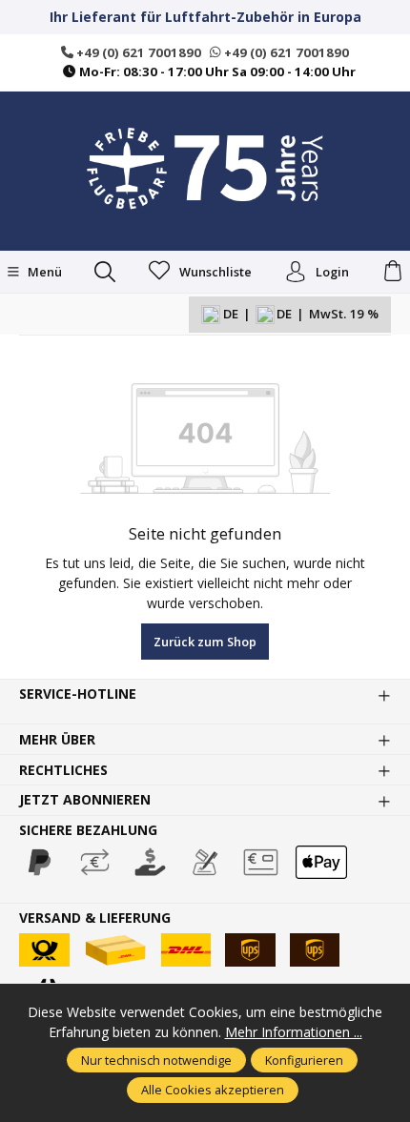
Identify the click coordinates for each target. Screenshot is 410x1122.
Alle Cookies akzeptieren (212, 1089)
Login (332, 271)
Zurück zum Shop (205, 641)
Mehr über (57, 739)
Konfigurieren (304, 1060)
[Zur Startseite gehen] (205, 169)
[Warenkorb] (392, 271)
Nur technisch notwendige (156, 1060)
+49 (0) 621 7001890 (137, 52)
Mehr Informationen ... (293, 1032)
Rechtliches (63, 770)
